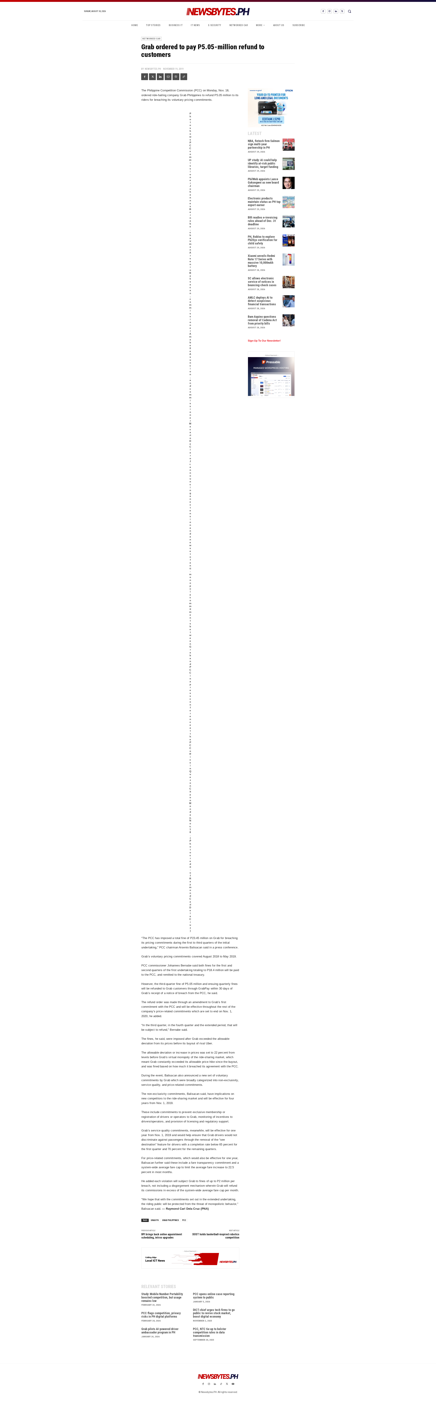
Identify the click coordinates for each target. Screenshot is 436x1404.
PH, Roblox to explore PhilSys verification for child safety (262, 240)
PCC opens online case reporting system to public (213, 1295)
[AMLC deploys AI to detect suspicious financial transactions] (289, 301)
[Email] (168, 76)
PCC (184, 1220)
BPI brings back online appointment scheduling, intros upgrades (161, 1236)
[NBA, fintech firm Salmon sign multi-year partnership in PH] (289, 145)
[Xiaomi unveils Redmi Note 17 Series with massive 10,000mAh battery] (289, 259)
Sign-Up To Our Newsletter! (264, 340)
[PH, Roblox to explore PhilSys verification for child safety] (289, 240)
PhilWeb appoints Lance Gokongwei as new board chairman (263, 182)
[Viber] (176, 76)
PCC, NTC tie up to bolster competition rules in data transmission (209, 1332)
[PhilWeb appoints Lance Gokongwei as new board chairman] (289, 183)
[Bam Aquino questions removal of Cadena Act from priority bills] (289, 320)
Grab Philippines (170, 1220)
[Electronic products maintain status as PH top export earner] (289, 202)
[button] (349, 11)
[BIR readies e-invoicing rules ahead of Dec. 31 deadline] (289, 221)
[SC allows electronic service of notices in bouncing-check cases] (289, 282)
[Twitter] (342, 11)
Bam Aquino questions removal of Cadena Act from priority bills (262, 320)
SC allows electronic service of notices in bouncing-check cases (262, 281)
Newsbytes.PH (153, 68)
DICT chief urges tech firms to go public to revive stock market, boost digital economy (214, 1313)
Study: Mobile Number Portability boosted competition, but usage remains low (162, 1297)
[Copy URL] (183, 76)
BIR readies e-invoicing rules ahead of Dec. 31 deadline (262, 221)
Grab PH (155, 1220)
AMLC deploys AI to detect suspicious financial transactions (262, 301)
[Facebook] (323, 11)
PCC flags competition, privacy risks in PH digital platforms (161, 1314)
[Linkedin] (335, 11)
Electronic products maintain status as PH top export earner (264, 202)
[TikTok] (221, 1384)
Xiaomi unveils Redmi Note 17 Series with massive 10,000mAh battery (261, 261)
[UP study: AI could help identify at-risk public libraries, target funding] (289, 164)
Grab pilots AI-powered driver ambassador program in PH (159, 1330)
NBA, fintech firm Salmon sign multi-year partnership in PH (264, 144)
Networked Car (151, 38)
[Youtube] (233, 1384)
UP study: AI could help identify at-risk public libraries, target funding (263, 163)
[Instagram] (329, 11)
